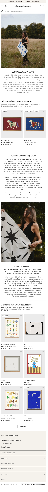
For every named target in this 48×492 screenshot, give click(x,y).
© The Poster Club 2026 (9, 484)
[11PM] (34, 400)
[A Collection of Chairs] (12, 400)
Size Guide (5, 447)
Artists (7, 11)
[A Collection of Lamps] (12, 328)
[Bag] (44, 6)
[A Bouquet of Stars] (34, 364)
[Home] (2, 11)
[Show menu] (2, 6)
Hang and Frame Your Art (11, 440)
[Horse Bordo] (12, 124)
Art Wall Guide (7, 443)
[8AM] (34, 328)
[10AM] (12, 364)
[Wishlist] (40, 6)
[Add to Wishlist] (21, 111)
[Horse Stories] (35, 124)
